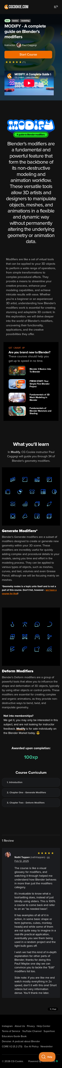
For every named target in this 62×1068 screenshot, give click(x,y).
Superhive (49, 1031)
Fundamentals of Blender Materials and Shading (40, 411)
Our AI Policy (31, 1046)
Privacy (31, 1026)
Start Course (28, 55)
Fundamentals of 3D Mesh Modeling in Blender (40, 397)
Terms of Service (11, 1031)
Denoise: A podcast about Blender (21, 1041)
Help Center (43, 1026)
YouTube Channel (32, 1031)
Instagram (7, 1026)
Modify (20, 728)
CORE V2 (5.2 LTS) (12, 1046)
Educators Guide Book (14, 1036)
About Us (20, 1026)
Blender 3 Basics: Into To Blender (40, 370)
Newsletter (47, 1046)
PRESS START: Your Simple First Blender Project (39, 384)
